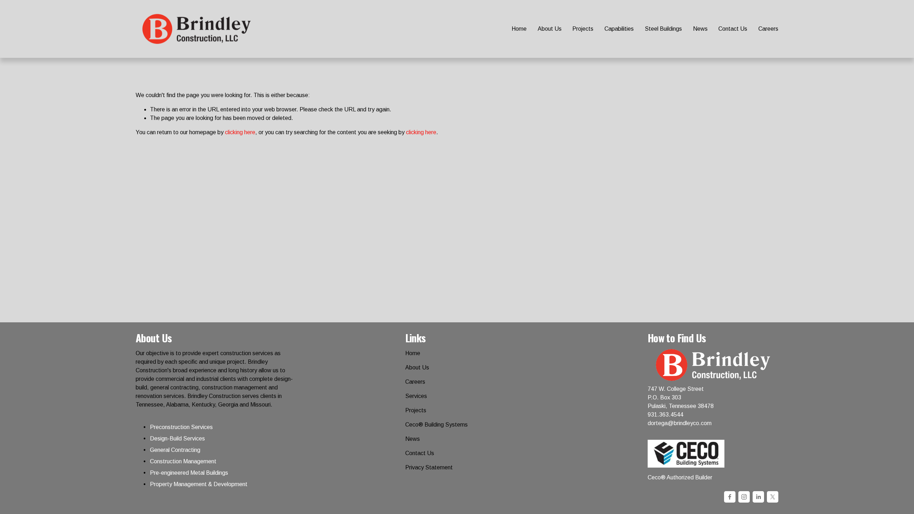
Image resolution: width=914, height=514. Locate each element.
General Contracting (175, 450)
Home (519, 29)
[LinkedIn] (758, 497)
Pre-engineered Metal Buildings (189, 473)
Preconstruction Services (181, 427)
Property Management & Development (198, 484)
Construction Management (183, 461)
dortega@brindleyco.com (680, 423)
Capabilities (619, 29)
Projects (582, 29)
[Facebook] (729, 497)
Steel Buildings (663, 29)
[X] (772, 497)
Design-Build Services (177, 438)
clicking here (240, 132)
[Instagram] (744, 497)
